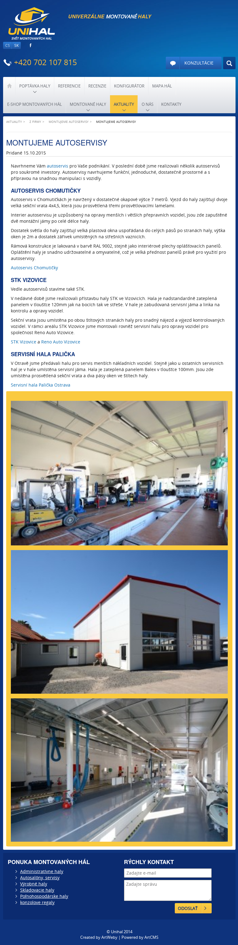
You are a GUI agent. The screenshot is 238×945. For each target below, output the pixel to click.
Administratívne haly (41, 871)
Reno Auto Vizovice (60, 342)
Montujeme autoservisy (69, 121)
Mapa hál (162, 86)
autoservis (57, 166)
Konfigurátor (129, 86)
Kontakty (171, 104)
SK (16, 45)
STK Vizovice (23, 342)
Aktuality (124, 104)
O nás (147, 104)
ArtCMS (151, 937)
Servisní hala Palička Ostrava (40, 385)
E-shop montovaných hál (34, 104)
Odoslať (188, 908)
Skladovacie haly (37, 890)
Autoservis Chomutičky (34, 268)
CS (7, 45)
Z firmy (35, 121)
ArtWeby (109, 937)
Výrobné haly (33, 884)
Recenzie (97, 86)
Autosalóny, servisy (40, 877)
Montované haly (88, 104)
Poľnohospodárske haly (44, 896)
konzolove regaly (37, 902)
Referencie (69, 86)
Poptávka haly (34, 86)
